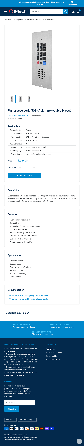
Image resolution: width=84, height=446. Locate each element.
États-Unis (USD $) (25, 420)
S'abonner (72, 4)
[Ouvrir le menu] (5, 11)
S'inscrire (12, 409)
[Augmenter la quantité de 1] (34, 167)
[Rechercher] (65, 11)
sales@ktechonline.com (26, 439)
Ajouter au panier (24, 176)
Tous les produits (18, 20)
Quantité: (12, 167)
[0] (77, 11)
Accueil (7, 20)
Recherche (50, 349)
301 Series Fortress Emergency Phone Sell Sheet (28, 295)
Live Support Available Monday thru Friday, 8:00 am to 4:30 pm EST (41, 3)
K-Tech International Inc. (18, 116)
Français (9, 420)
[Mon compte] (73, 11)
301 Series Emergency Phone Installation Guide (28, 299)
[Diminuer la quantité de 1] (20, 167)
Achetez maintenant (54, 352)
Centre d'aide (51, 356)
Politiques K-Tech (53, 359)
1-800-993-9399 (10, 439)
